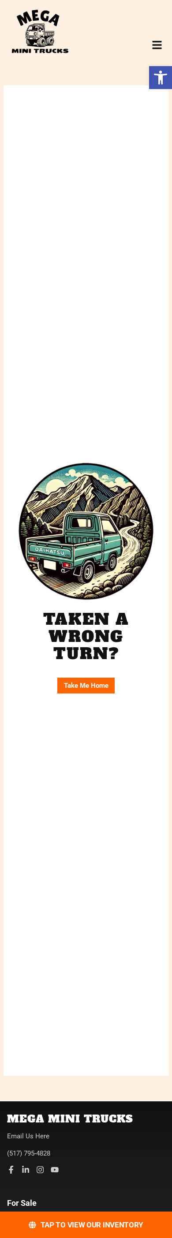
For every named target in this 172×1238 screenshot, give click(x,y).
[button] (160, 77)
